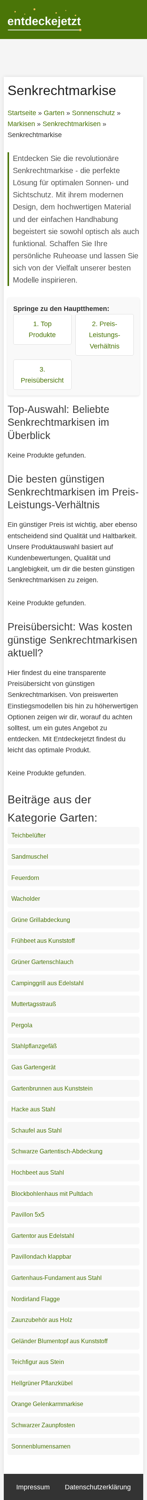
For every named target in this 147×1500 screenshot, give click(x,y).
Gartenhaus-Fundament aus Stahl (56, 1278)
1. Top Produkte (42, 329)
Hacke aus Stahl (33, 1109)
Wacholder (25, 898)
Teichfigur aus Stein (37, 1362)
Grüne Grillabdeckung (40, 920)
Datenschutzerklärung (98, 1487)
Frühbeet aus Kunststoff (43, 941)
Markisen (21, 124)
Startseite (22, 113)
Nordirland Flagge (35, 1299)
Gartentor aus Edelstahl (42, 1236)
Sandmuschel (29, 856)
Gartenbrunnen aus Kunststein (52, 1088)
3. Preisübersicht (42, 374)
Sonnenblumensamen (40, 1446)
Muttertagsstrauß (33, 1004)
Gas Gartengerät (33, 1067)
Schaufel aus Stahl (36, 1130)
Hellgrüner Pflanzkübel (42, 1383)
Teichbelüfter (28, 835)
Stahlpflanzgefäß (34, 1046)
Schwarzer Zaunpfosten (43, 1425)
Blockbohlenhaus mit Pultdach (52, 1194)
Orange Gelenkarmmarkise (47, 1404)
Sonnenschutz (93, 113)
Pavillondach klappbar (41, 1256)
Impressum (33, 1487)
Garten (54, 113)
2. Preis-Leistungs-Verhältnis (104, 335)
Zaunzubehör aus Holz (41, 1320)
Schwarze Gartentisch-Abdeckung (57, 1151)
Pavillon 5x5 (27, 1214)
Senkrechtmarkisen (72, 124)
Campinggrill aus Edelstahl (47, 983)
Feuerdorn (25, 878)
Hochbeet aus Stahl (37, 1172)
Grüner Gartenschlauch (42, 962)
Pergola (21, 1025)
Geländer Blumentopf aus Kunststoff (59, 1341)
